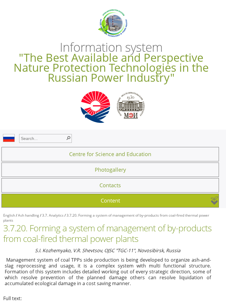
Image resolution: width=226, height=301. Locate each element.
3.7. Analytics (53, 215)
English (9, 215)
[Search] (68, 137)
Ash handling (28, 215)
